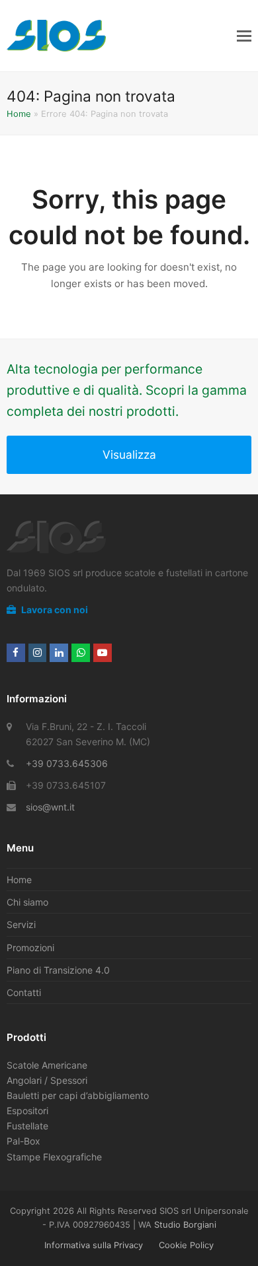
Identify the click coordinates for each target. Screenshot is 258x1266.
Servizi (21, 924)
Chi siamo (27, 902)
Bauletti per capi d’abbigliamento (78, 1095)
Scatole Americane (47, 1065)
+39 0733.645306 (67, 763)
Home (19, 113)
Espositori (27, 1110)
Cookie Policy (186, 1245)
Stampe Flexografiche (54, 1156)
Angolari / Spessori (47, 1080)
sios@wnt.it (50, 807)
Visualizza (129, 454)
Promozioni (30, 947)
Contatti (24, 992)
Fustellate (27, 1125)
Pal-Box (23, 1141)
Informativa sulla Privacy (93, 1245)
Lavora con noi (53, 609)
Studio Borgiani (185, 1224)
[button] (244, 36)
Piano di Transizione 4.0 (58, 970)
